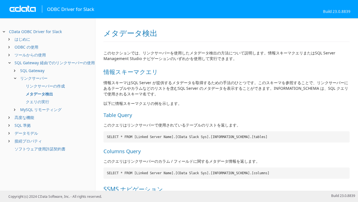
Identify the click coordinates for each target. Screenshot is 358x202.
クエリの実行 (37, 101)
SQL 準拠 (23, 125)
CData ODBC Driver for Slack (35, 31)
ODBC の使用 (26, 47)
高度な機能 (24, 117)
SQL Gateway (32, 70)
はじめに (22, 39)
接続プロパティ (28, 141)
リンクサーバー (34, 78)
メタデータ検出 (39, 94)
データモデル (26, 133)
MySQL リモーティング (41, 109)
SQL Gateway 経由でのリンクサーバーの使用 (55, 62)
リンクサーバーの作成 (45, 86)
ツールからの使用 (30, 55)
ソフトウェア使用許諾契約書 (40, 149)
